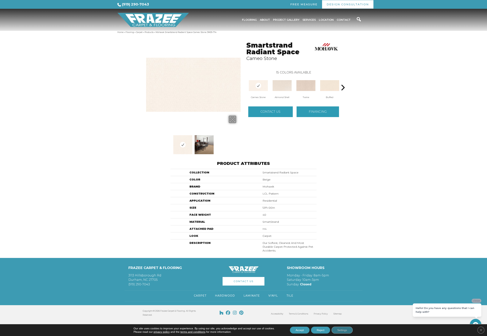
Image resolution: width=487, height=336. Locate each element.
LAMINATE (252, 295)
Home (120, 32)
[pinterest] (241, 312)
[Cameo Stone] (258, 85)
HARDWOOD (225, 295)
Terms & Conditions (298, 313)
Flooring (130, 32)
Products (149, 32)
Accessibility (277, 313)
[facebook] (228, 312)
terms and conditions (192, 331)
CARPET (200, 295)
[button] (243, 281)
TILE (289, 295)
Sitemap (337, 313)
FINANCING (318, 111)
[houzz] (221, 312)
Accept (300, 330)
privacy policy (162, 331)
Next (239, 143)
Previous (148, 143)
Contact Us (270, 111)
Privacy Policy (321, 313)
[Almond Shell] (282, 85)
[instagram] (235, 312)
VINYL (273, 295)
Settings (342, 330)
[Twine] (305, 85)
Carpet (139, 32)
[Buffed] (329, 85)
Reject (320, 330)
